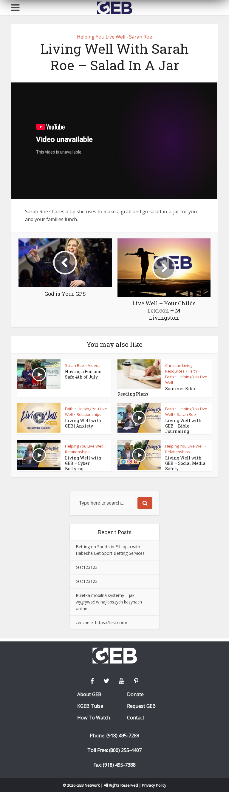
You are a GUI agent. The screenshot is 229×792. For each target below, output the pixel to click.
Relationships (89, 414)
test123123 (87, 567)
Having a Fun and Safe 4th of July (83, 374)
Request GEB (141, 706)
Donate (135, 694)
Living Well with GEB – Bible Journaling (183, 426)
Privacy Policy (154, 785)
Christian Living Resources (178, 368)
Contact (135, 718)
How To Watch (93, 718)
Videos (94, 365)
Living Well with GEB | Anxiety (83, 423)
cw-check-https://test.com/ (101, 622)
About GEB (89, 694)
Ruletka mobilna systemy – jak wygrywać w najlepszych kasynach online (109, 601)
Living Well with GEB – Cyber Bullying (83, 463)
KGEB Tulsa (90, 706)
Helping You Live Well (101, 36)
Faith (192, 371)
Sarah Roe (140, 36)
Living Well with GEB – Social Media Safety (185, 463)
